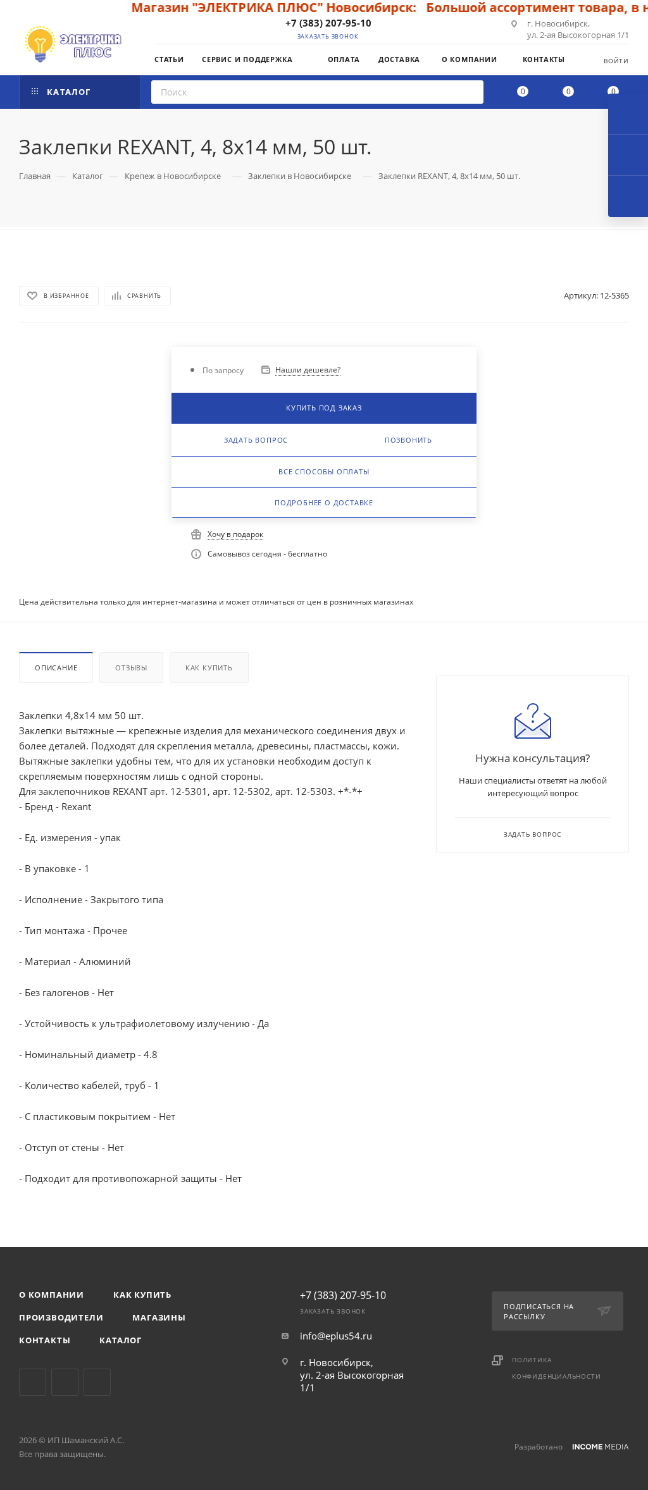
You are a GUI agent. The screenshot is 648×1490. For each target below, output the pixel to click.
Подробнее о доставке (324, 502)
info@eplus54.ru (336, 1335)
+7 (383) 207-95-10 (328, 22)
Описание (56, 667)
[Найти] (469, 92)
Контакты (44, 1340)
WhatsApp (97, 1382)
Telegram (32, 1382)
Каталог (120, 1340)
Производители (61, 1317)
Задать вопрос (256, 440)
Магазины (158, 1317)
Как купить (209, 667)
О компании (51, 1294)
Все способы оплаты (323, 471)
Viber (64, 1382)
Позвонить (408, 440)
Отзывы (131, 667)
